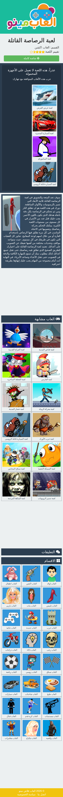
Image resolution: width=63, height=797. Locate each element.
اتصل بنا (42, 794)
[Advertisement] (31, 292)
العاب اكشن (42, 47)
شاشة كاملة (30, 58)
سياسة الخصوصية (26, 794)
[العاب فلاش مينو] (31, 16)
